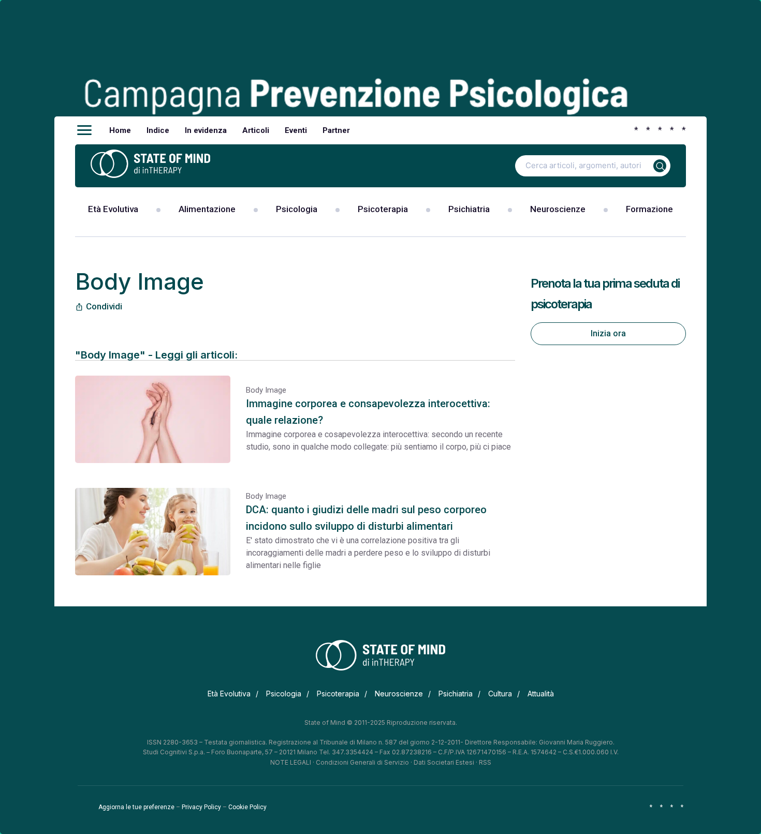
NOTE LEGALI (290, 762)
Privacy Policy (201, 807)
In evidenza (206, 130)
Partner (336, 130)
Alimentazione (207, 209)
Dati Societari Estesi (444, 762)
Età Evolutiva (113, 209)
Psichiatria (469, 209)
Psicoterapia (383, 209)
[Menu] (84, 130)
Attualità (541, 693)
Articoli (255, 130)
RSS (485, 762)
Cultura (500, 693)
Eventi (296, 130)
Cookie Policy (247, 807)
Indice (158, 130)
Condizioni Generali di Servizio (362, 762)
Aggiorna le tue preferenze (136, 807)
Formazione (649, 209)
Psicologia (296, 209)
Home (120, 130)
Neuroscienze (558, 209)
